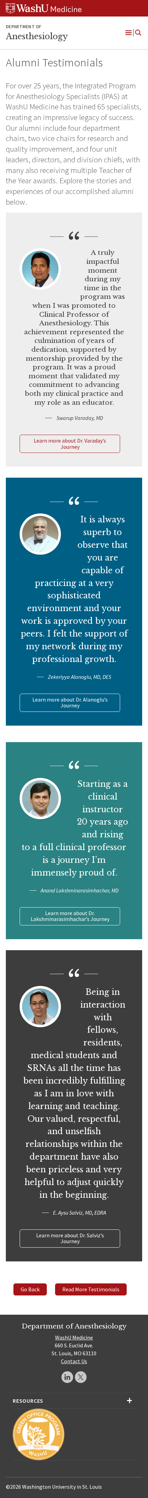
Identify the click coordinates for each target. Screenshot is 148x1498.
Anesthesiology (37, 36)
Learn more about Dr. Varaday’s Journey (70, 443)
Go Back (30, 1289)
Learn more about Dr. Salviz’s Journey (70, 1238)
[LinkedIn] (67, 1377)
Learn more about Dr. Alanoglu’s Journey (70, 702)
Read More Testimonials (90, 1289)
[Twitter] (81, 1377)
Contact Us (74, 1361)
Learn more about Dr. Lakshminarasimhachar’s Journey (70, 916)
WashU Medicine (74, 1337)
